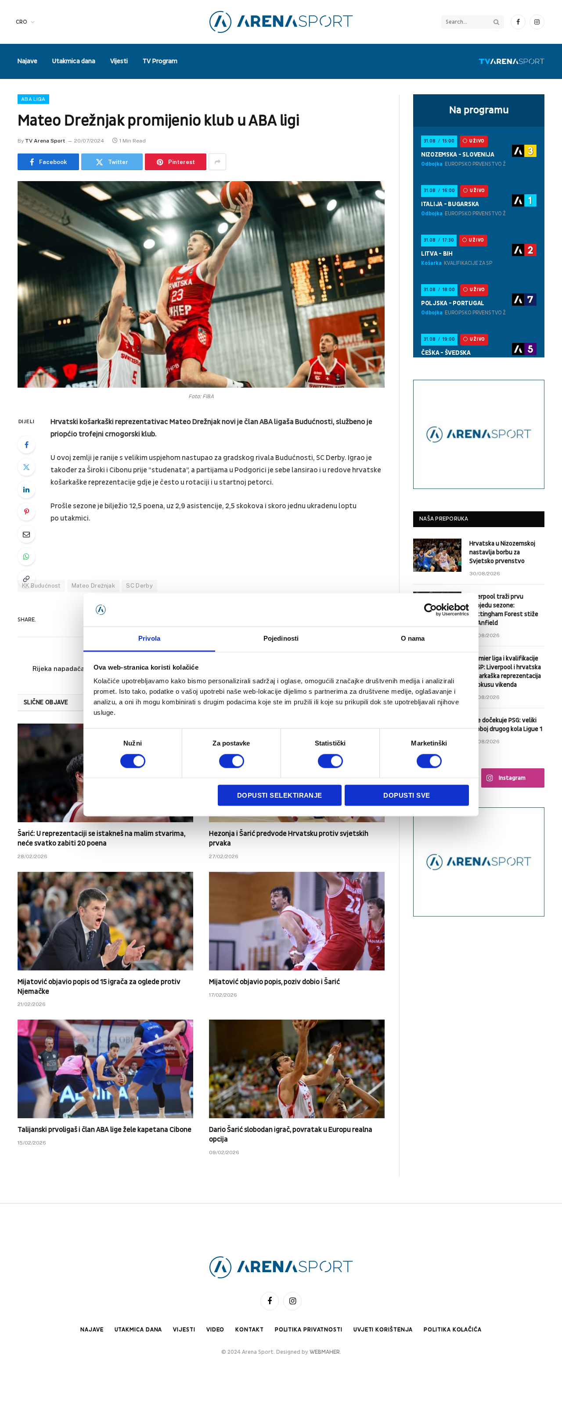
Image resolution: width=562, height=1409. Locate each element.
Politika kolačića (452, 1329)
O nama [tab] (413, 638)
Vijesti (119, 61)
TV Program (160, 61)
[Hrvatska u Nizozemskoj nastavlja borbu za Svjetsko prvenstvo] (437, 555)
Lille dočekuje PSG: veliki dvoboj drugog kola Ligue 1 (505, 725)
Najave (27, 61)
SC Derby (139, 585)
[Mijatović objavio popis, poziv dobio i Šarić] (297, 921)
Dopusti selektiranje (279, 795)
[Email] (26, 534)
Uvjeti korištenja (383, 1329)
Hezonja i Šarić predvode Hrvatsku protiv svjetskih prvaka (288, 838)
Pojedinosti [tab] (281, 638)
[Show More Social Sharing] (217, 161)
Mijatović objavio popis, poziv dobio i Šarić (274, 981)
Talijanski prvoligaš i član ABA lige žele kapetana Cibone (104, 1129)
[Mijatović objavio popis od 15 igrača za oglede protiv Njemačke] (105, 921)
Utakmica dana (73, 61)
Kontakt (249, 1329)
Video (215, 1329)
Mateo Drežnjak (93, 585)
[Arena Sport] (281, 22)
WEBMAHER (325, 1351)
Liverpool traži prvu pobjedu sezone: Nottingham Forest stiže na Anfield (503, 610)
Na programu (479, 110)
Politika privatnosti (308, 1329)
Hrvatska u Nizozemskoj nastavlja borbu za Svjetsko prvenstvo (502, 552)
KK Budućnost (41, 585)
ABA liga (33, 99)
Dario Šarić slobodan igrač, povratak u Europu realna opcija (290, 1134)
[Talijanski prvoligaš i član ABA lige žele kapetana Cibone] (105, 1069)
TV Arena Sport (45, 141)
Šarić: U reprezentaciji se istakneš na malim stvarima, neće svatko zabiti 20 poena (101, 838)
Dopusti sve (406, 795)
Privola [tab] (149, 638)
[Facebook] (26, 444)
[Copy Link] (26, 579)
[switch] (231, 761)
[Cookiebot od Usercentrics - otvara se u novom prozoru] (430, 609)
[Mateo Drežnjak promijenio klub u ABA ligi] (201, 284)
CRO (21, 21)
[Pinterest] (26, 512)
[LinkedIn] (26, 489)
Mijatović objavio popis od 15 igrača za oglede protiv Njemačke (99, 986)
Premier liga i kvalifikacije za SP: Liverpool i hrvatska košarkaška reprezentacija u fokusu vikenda (505, 671)
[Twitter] (26, 467)
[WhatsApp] (26, 556)
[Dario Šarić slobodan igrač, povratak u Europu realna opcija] (297, 1069)
